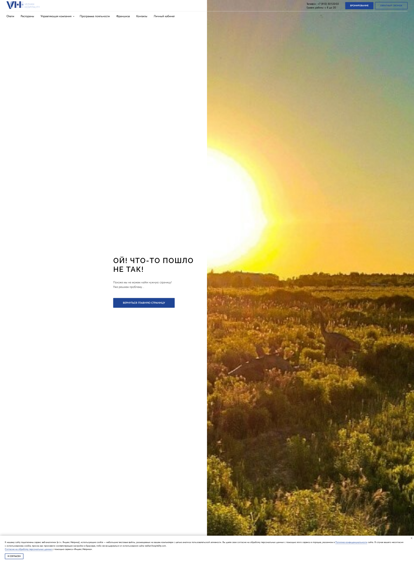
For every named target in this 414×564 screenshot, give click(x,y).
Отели (10, 16)
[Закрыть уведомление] (411, 538)
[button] (391, 5)
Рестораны (27, 16)
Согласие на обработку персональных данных (29, 549)
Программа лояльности (95, 16)
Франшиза (123, 16)
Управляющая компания (56, 16)
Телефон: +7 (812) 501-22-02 (323, 4)
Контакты (141, 16)
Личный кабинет (164, 16)
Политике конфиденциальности (351, 542)
